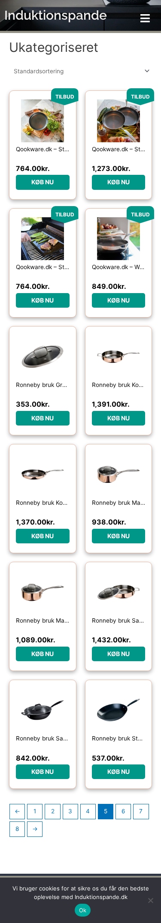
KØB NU (42, 182)
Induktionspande (55, 15)
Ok (83, 910)
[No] (150, 900)
